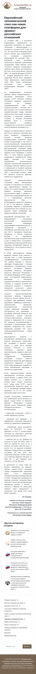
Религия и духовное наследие (13, 603)
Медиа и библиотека (10, 622)
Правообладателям (10, 636)
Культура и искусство (11, 606)
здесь (29, 515)
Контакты (7, 633)
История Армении (10, 600)
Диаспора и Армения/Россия (13, 619)
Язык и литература (10, 625)
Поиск (28, 646)
